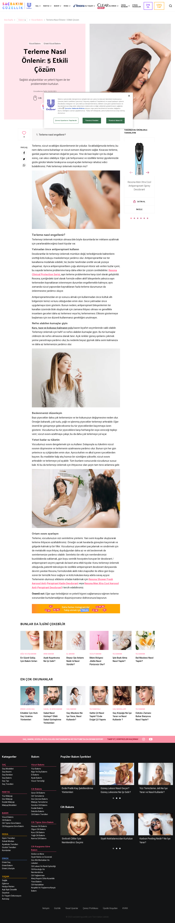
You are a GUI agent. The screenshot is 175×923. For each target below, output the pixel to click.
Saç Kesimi (6, 772)
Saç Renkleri (7, 775)
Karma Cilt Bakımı (38, 838)
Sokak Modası (8, 841)
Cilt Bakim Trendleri (39, 814)
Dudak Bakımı (37, 808)
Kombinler (6, 850)
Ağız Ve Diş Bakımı (39, 772)
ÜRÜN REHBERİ (124, 5)
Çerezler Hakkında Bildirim (75, 108)
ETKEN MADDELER (136, 5)
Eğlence (5, 883)
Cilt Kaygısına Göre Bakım (13, 826)
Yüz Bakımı (36, 769)
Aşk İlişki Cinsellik (9, 889)
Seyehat (5, 893)
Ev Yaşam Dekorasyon (11, 896)
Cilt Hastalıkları (37, 885)
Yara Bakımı (36, 882)
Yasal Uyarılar (71, 908)
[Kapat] (129, 96)
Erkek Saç (6, 862)
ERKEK (112, 5)
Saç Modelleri (8, 769)
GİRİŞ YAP (159, 6)
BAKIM (56, 5)
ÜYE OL (148, 6)
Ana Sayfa (8, 20)
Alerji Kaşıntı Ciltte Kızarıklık (43, 878)
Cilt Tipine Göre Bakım (11, 823)
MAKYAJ (46, 5)
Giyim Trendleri (8, 838)
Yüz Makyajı (7, 796)
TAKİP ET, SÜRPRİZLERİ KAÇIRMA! (122, 739)
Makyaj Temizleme (39, 802)
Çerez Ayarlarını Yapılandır (66, 120)
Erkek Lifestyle (8, 868)
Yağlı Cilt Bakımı (38, 835)
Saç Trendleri (7, 784)
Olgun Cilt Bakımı (38, 829)
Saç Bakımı (7, 778)
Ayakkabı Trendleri (10, 844)
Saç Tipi (5, 781)
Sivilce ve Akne (37, 854)
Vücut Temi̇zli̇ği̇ (37, 781)
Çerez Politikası (90, 908)
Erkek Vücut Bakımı (52, 43)
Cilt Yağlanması (38, 875)
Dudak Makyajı (8, 802)
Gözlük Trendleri (9, 847)
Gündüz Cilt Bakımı (39, 805)
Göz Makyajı (7, 799)
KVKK (125, 908)
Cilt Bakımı (6, 820)
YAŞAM (89, 5)
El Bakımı (35, 775)
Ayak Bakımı (36, 778)
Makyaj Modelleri (9, 805)
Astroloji (5, 899)
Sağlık (4, 880)
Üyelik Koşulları (110, 908)
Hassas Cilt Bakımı (39, 826)
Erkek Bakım (7, 865)
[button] (131, 218)
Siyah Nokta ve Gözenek (41, 857)
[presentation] (131, 172)
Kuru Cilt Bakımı (38, 832)
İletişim (45, 908)
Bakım (21, 20)
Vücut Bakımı (37, 20)
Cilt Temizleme (37, 796)
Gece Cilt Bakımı (38, 793)
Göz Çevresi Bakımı (39, 799)
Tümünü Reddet (91, 120)
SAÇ (37, 5)
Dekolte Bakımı (37, 811)
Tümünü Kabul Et (115, 120)
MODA (66, 5)
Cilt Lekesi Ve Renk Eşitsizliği (43, 866)
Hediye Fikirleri (8, 886)
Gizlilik (57, 908)
